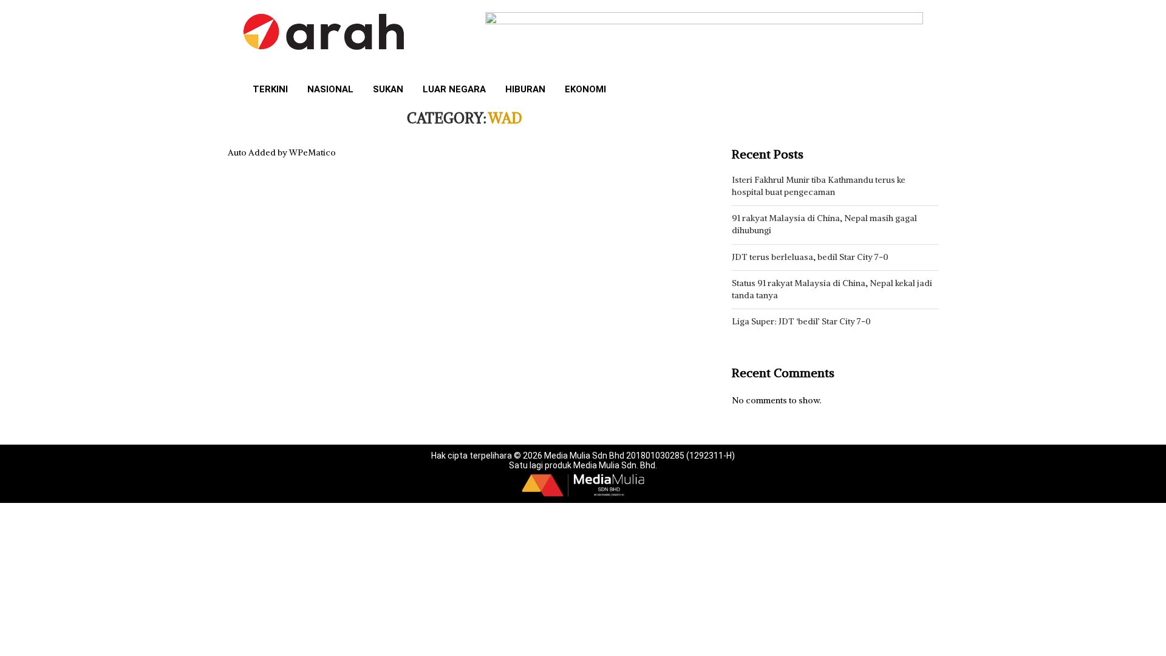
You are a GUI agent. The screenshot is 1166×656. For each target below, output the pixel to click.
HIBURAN (525, 89)
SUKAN (388, 89)
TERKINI (270, 89)
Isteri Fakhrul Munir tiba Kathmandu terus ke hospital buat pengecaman (818, 185)
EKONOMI (585, 89)
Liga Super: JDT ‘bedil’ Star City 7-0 (801, 321)
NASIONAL (330, 89)
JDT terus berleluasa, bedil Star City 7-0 (810, 256)
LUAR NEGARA (454, 89)
